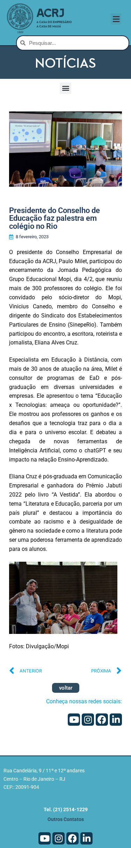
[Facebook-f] (102, 719)
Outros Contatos (66, 819)
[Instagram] (88, 719)
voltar (65, 688)
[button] (116, 19)
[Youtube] (74, 719)
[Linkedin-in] (116, 719)
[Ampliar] (106, 573)
